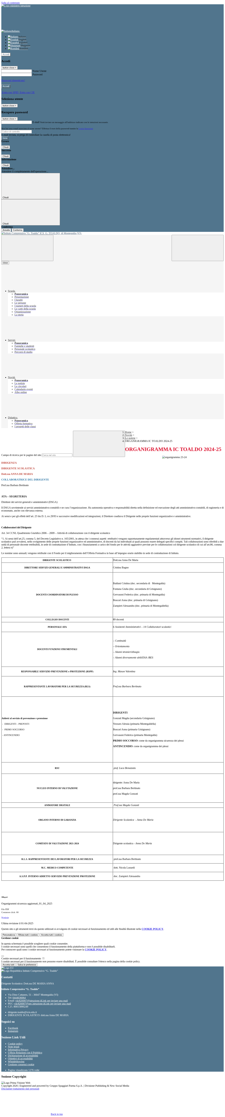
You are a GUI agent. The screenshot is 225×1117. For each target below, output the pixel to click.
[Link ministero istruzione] (15, 5)
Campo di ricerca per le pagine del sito (21, 455)
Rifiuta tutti (28, 935)
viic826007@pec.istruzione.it (42, 1003)
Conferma (17, 230)
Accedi (6, 54)
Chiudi (6, 147)
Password (37, 74)
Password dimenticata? (13, 80)
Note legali (13, 1046)
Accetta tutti (51, 935)
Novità (128, 435)
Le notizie (130, 438)
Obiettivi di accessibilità (20, 1058)
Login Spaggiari (86, 128)
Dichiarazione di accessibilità (23, 1055)
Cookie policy (15, 1043)
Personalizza (9, 935)
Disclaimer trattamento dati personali (20, 1088)
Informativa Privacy (18, 1049)
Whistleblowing (16, 1061)
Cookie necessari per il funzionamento (21, 958)
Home (128, 432)
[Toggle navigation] (27, 248)
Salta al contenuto (10, 2)
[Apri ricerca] (198, 248)
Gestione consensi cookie (21, 1064)
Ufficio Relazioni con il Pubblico (25, 1052)
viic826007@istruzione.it (41, 1000)
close (5, 263)
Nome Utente (39, 71)
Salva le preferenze (27, 964)
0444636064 (19, 997)
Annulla (6, 230)
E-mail (35, 122)
